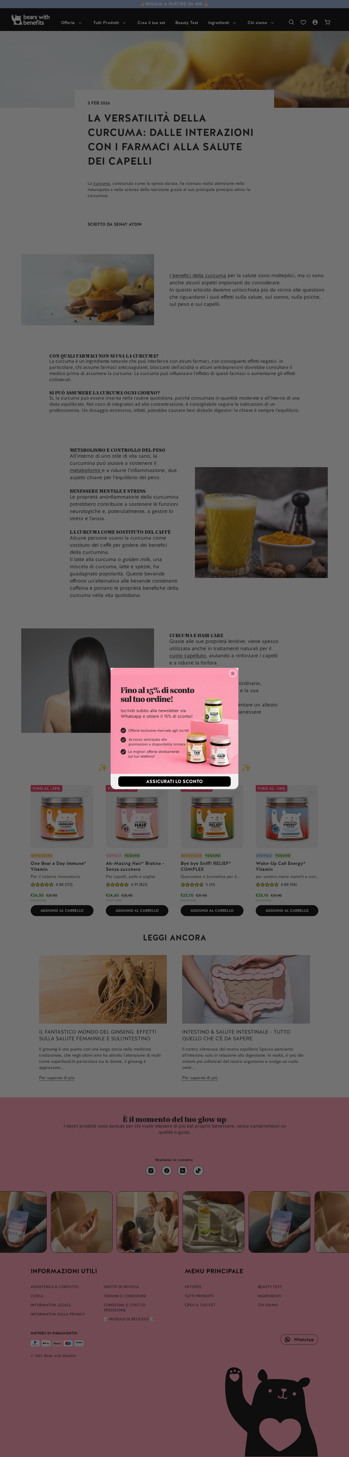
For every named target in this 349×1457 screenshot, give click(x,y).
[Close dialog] (233, 673)
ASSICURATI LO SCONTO (174, 781)
